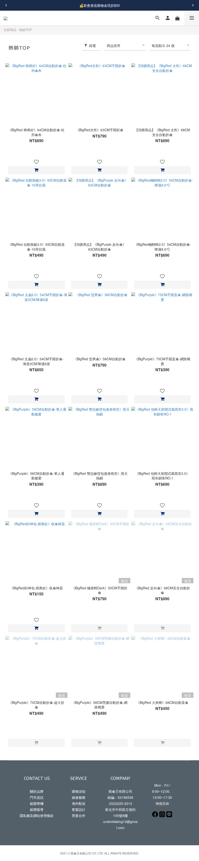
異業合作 (78, 815)
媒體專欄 (36, 803)
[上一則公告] (6, 5)
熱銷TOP (25, 29)
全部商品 (10, 29)
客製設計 (78, 809)
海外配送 (78, 803)
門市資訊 (36, 797)
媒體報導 (36, 809)
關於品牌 (36, 791)
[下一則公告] (193, 5)
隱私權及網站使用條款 (37, 815)
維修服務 (78, 797)
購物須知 (78, 791)
